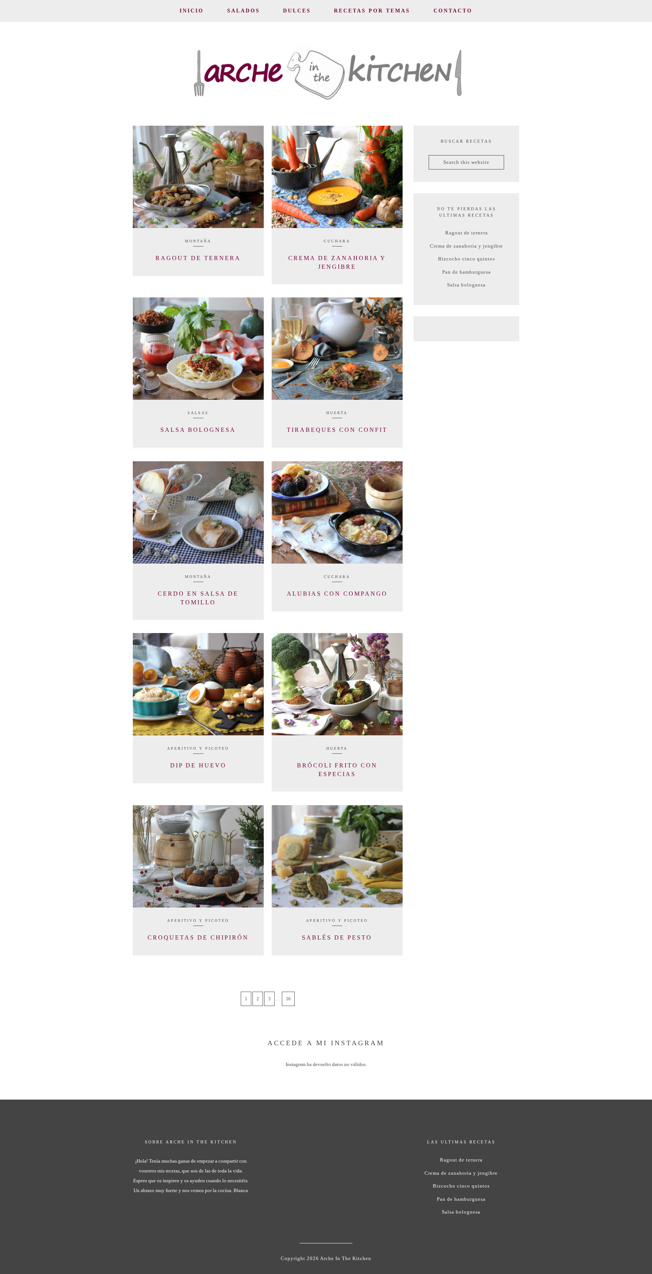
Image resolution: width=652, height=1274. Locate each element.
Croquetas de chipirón (198, 937)
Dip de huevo (198, 765)
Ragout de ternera (198, 258)
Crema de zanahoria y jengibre (466, 246)
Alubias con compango (337, 593)
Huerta (337, 413)
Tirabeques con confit (337, 430)
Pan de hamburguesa (466, 272)
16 (288, 998)
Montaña (198, 241)
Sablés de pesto (337, 937)
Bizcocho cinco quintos (466, 259)
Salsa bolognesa (198, 430)
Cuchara (337, 241)
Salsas (198, 413)
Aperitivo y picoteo (198, 748)
